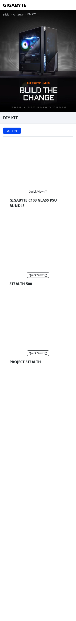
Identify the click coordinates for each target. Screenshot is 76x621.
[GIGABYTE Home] (15, 5)
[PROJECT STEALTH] (38, 325)
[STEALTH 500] (38, 247)
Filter (14, 131)
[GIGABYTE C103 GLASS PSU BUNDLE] (38, 163)
